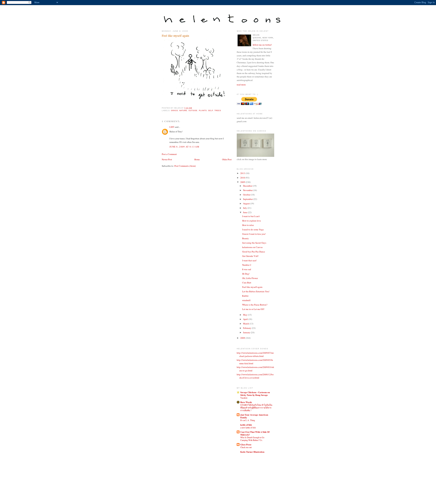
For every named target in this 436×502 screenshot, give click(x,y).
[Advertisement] (252, 474)
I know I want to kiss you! (254, 233)
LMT (171, 126)
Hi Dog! (246, 273)
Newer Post (167, 159)
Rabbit (245, 295)
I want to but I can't (251, 216)
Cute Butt (246, 282)
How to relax (248, 225)
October (247, 194)
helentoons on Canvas (252, 247)
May (245, 314)
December (248, 185)
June (245, 212)
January (247, 332)
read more (241, 84)
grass (174, 110)
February (247, 328)
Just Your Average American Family (254, 416)
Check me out (246, 447)
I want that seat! (249, 260)
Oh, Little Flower (250, 278)
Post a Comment (169, 154)
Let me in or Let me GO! (253, 309)
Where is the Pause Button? (254, 304)
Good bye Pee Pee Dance (253, 251)
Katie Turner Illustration (252, 451)
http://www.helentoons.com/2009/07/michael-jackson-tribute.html (255, 354)
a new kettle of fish (248, 427)
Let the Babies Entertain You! (255, 291)
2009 (243, 182)
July (245, 207)
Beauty (245, 238)
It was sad (246, 269)
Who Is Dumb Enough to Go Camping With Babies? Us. (252, 438)
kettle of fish (246, 424)
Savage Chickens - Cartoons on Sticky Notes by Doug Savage (255, 394)
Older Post (227, 159)
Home (197, 159)
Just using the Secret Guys (254, 242)
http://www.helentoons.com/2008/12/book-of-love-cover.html (255, 376)
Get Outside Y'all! (250, 256)
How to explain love (251, 220)
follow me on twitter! (262, 44)
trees (217, 110)
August (246, 203)
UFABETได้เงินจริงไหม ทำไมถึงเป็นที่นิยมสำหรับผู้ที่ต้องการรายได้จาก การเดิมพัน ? (256, 408)
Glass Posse (245, 444)
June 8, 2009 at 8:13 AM (184, 146)
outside (193, 110)
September (248, 199)
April (245, 319)
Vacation (243, 397)
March (246, 323)
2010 (243, 177)
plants (203, 110)
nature (183, 110)
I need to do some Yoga (253, 229)
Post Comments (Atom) (185, 165)
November (248, 190)
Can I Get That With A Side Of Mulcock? (254, 433)
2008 (243, 337)
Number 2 (246, 264)
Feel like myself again (175, 36)
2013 (243, 173)
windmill (246, 300)
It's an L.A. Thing (247, 420)
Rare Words (246, 402)
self (210, 110)
